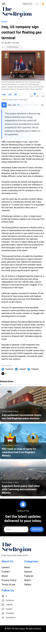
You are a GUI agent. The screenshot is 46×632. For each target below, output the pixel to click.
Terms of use (8, 584)
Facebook (9, 369)
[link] (23, 404)
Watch (27, 580)
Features (28, 575)
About (5, 575)
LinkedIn (22, 369)
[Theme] (43, 4)
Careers (6, 567)
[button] (4, 105)
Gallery (27, 584)
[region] (23, 105)
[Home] (23, 12)
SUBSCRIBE (37, 529)
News (4, 21)
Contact (6, 571)
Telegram (35, 369)
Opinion (28, 571)
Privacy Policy (9, 580)
